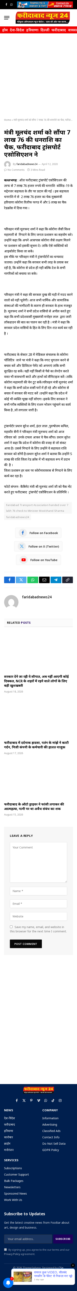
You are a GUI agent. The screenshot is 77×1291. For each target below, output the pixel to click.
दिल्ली (44, 29)
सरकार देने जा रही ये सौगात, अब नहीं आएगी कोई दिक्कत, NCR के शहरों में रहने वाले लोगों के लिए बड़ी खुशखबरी (36, 681)
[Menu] (6, 17)
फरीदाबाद (59, 29)
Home (7, 120)
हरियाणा (32, 29)
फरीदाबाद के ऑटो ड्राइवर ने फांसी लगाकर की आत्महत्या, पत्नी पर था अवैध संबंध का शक (34, 806)
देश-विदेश (17, 29)
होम (5, 29)
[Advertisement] (38, 76)
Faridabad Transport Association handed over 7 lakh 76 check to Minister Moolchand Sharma (37, 508)
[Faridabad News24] (43, 17)
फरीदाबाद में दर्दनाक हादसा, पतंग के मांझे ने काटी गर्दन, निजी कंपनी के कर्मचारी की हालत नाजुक (36, 744)
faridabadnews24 (26, 164)
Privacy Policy (12, 1254)
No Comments (16, 170)
